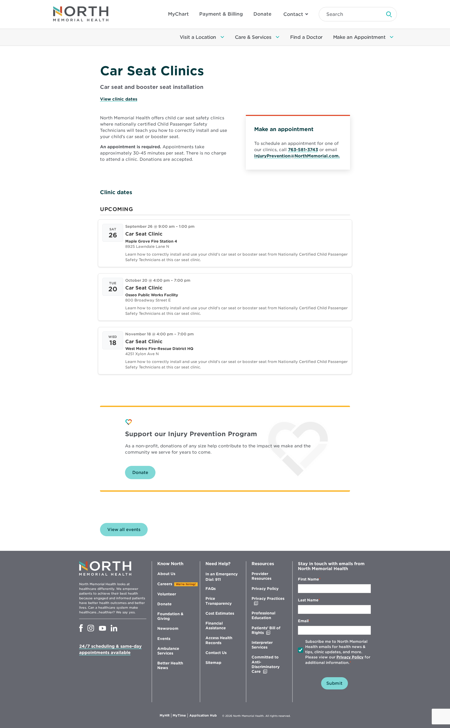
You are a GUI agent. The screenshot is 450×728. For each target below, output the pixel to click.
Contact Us (216, 653)
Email (303, 621)
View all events (123, 529)
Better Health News (170, 665)
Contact (293, 14)
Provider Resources (261, 576)
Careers (164, 584)
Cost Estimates (219, 613)
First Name (308, 579)
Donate (262, 14)
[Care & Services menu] (277, 37)
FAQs (210, 589)
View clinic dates (118, 99)
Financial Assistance (215, 625)
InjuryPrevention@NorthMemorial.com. (297, 155)
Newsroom (167, 628)
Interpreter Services (262, 644)
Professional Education (263, 615)
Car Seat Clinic (143, 234)
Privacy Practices (268, 601)
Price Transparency (218, 600)
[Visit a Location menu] (222, 37)
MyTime (180, 715)
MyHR (165, 715)
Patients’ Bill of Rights (269, 630)
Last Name (308, 600)
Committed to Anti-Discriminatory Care (267, 664)
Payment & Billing (221, 14)
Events (163, 639)
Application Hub (203, 715)
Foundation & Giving (170, 616)
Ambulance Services (168, 650)
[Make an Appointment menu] (391, 37)
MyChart (178, 14)
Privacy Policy (265, 589)
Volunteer (166, 594)
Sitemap (213, 663)
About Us (166, 574)
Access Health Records (218, 640)
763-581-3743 (303, 149)
